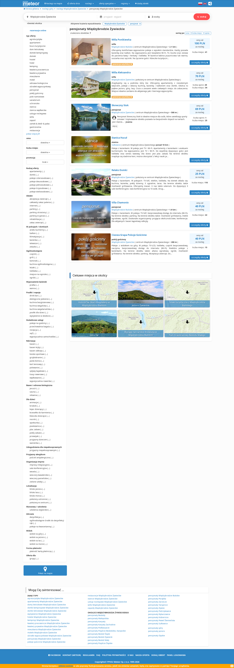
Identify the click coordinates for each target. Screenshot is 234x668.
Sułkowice (116, 145)
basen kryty (36, 347)
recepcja (35, 330)
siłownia (35, 395)
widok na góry (38, 534)
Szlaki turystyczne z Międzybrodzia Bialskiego (187, 304)
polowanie (36, 367)
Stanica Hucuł (119, 137)
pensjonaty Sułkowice (158, 623)
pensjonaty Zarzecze (157, 601)
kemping (34, 66)
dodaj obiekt (158, 655)
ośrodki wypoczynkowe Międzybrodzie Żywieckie (49, 635)
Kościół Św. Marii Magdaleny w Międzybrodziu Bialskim (94, 304)
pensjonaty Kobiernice (158, 617)
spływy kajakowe (39, 371)
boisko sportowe (39, 354)
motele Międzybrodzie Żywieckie (42, 632)
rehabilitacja (37, 219)
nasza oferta (142, 655)
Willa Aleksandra (121, 72)
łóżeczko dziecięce (39, 416)
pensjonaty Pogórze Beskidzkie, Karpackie (107, 631)
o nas (131, 655)
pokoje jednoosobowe (41, 185)
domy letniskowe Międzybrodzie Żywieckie (46, 604)
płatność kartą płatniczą (42, 551)
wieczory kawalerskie (41, 475)
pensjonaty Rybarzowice (159, 614)
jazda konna (37, 361)
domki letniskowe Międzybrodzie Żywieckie (46, 611)
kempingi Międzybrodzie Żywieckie (43, 620)
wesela (34, 471)
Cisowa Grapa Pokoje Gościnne (129, 234)
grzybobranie (37, 357)
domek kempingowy (39, 52)
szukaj (203, 16)
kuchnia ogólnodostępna (42, 264)
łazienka (35, 240)
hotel (32, 63)
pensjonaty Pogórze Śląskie (100, 643)
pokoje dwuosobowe (40, 181)
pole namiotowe (37, 96)
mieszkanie (35, 76)
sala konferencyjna (40, 468)
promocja (30, 157)
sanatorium (35, 100)
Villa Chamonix (120, 202)
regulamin (88, 655)
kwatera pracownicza (39, 69)
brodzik (35, 406)
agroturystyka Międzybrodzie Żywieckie (45, 598)
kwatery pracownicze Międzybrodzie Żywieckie (48, 623)
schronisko (34, 103)
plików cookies (66, 666)
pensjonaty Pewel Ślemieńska (161, 620)
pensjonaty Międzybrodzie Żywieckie (44, 638)
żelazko (35, 246)
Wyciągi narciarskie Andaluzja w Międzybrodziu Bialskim (140, 333)
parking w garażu (39, 215)
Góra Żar (94, 335)
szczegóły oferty (198, 62)
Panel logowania (176, 655)
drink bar (35, 295)
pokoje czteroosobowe (41, 178)
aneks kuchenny (39, 230)
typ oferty (31, 36)
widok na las (37, 540)
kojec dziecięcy (38, 409)
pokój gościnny (36, 93)
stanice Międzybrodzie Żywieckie (102, 598)
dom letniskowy (37, 49)
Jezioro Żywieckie (140, 305)
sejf (33, 333)
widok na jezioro (39, 537)
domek (33, 56)
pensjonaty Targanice (158, 605)
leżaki (34, 267)
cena (28, 138)
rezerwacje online (37, 30)
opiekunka (36, 422)
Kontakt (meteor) (72, 655)
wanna (34, 288)
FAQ (98, 655)
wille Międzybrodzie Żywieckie (101, 605)
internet (35, 205)
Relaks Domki (119, 170)
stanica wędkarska (38, 110)
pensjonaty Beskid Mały (98, 640)
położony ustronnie (40, 499)
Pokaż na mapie (45, 573)
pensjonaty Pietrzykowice (159, 611)
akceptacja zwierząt (40, 199)
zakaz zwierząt (38, 222)
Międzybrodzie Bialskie (122, 47)
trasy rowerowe (38, 374)
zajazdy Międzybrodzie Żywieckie (103, 608)
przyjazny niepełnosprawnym (45, 450)
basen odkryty (38, 350)
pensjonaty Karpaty (96, 621)
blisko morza (37, 495)
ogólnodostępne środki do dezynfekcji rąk (47, 521)
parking (35, 209)
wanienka (36, 443)
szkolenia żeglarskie (40, 509)
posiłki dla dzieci (39, 312)
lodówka (35, 271)
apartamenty (37, 171)
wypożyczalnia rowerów (42, 381)
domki (34, 174)
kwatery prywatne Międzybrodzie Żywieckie (47, 626)
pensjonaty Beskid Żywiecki (100, 637)
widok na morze (38, 544)
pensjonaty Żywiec (156, 608)
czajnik (34, 254)
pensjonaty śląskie (156, 635)
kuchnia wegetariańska (42, 309)
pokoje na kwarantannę (42, 526)
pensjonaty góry (155, 628)
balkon (34, 233)
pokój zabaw (37, 433)
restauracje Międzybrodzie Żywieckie (104, 595)
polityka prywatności (114, 655)
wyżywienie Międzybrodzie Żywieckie (44, 614)
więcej (114, 126)
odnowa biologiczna (39, 83)
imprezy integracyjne (41, 465)
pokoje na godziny (39, 323)
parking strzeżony (39, 212)
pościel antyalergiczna (41, 457)
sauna (34, 391)
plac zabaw (36, 429)
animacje (35, 402)
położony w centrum (40, 502)
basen (34, 344)
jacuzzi (34, 388)
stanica (33, 106)
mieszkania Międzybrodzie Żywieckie (44, 629)
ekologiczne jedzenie (41, 299)
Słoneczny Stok (120, 105)
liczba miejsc (32, 148)
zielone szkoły (37, 481)
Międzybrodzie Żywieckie (123, 79)
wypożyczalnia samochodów (44, 336)
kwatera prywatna (38, 73)
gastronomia (35, 127)
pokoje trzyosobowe (40, 188)
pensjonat (34, 90)
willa (32, 117)
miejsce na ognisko (40, 274)
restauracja (35, 130)
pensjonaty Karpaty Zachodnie (101, 624)
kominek (35, 260)
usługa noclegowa (38, 113)
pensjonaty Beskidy (96, 615)
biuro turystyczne (38, 46)
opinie (207, 33)
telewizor (35, 243)
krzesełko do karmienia (42, 412)
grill (33, 257)
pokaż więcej (32, 133)
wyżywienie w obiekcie (41, 316)
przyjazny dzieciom (40, 439)
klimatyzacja (37, 236)
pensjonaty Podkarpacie (98, 627)
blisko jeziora (37, 489)
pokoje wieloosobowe (41, 191)
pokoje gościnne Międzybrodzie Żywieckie (46, 642)
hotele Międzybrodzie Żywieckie (41, 617)
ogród (34, 277)
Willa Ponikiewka (121, 39)
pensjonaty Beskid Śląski (99, 634)
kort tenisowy (37, 364)
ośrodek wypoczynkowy (40, 86)
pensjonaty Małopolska (98, 618)
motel (32, 79)
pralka (34, 285)
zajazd (32, 120)
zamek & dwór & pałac (40, 123)
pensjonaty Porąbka (157, 598)
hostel (32, 59)
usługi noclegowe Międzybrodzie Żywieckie (107, 601)
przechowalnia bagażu (41, 326)
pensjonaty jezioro (156, 631)
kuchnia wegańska (40, 305)
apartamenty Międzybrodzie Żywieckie (44, 601)
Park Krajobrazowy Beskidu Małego (187, 335)
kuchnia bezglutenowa (41, 302)
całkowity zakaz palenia (42, 202)
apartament (35, 42)
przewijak (36, 436)
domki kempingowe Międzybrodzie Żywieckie (47, 607)
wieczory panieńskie (40, 478)
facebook (55, 655)
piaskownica (37, 426)
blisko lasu (36, 492)
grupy (34, 558)
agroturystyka (36, 39)
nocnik (34, 419)
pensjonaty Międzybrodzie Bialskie (164, 595)
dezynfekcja (37, 517)
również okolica (34, 23)
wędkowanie (37, 377)
